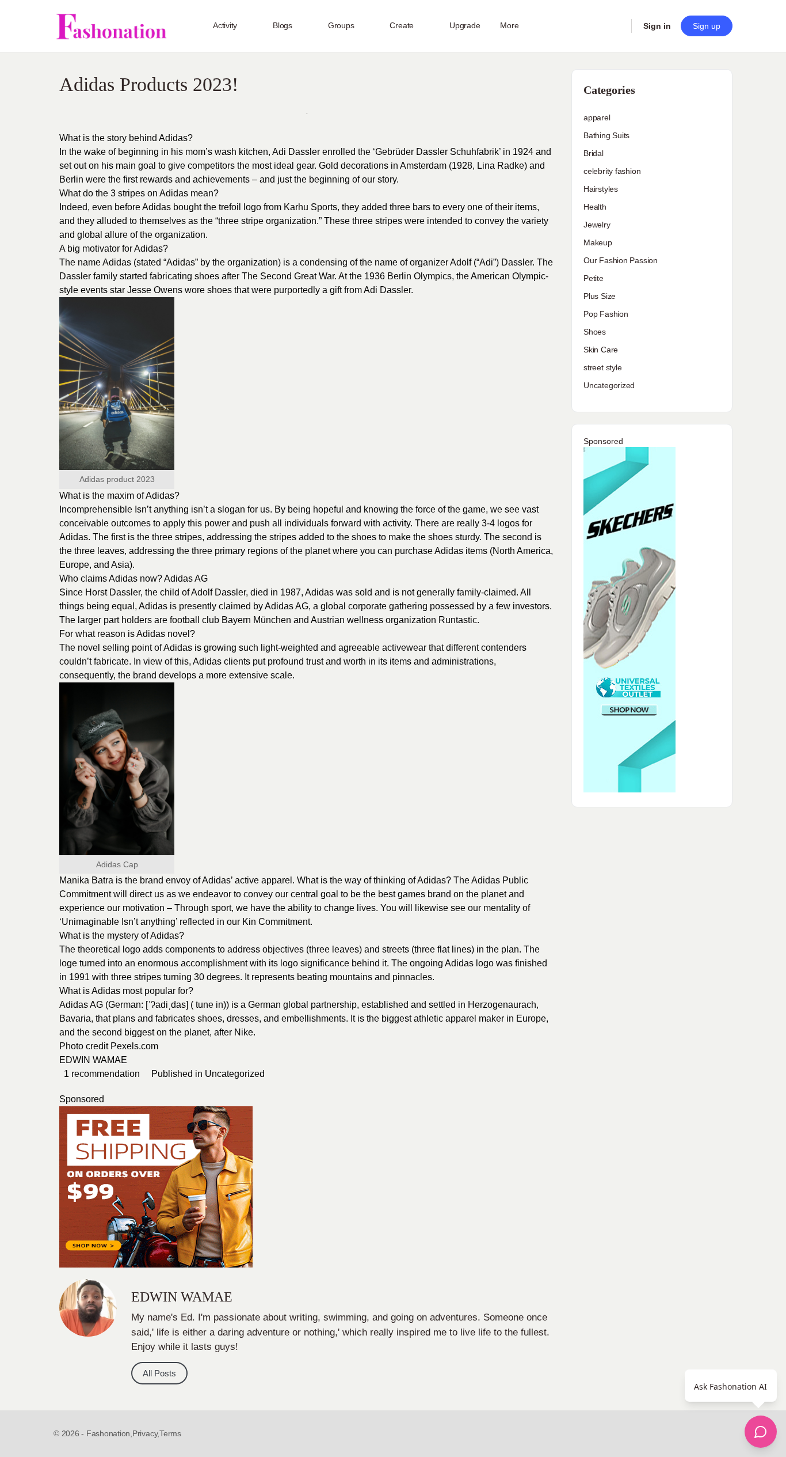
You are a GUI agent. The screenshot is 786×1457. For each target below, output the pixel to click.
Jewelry (597, 224)
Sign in (657, 26)
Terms (170, 1433)
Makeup (597, 242)
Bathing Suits (606, 135)
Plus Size (599, 296)
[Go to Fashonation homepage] (111, 26)
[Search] (615, 26)
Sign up (706, 26)
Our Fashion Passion (620, 260)
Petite (593, 278)
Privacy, (145, 1433)
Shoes (594, 331)
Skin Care (600, 349)
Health (594, 206)
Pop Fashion (605, 313)
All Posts (159, 1373)
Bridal (593, 153)
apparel (597, 117)
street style (602, 367)
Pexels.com (134, 1046)
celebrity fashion (611, 171)
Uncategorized (235, 1074)
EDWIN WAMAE (93, 1060)
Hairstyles (600, 188)
